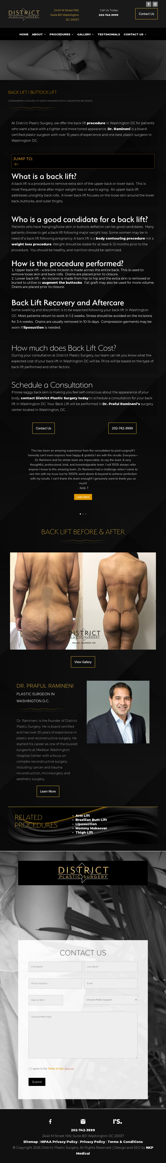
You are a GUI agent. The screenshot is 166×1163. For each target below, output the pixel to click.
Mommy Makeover (91, 828)
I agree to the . (52, 1069)
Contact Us (146, 13)
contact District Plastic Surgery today (55, 398)
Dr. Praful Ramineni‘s (121, 404)
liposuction (34, 327)
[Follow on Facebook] (148, 4)
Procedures (60, 34)
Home (23, 34)
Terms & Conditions (125, 1142)
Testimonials (109, 34)
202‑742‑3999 (108, 15)
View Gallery (83, 661)
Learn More (83, 497)
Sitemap (30, 1142)
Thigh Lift (84, 832)
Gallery (84, 34)
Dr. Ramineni (119, 129)
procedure (96, 123)
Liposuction (86, 824)
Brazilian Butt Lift (91, 820)
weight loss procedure (31, 244)
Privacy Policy (92, 1142)
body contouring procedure (120, 238)
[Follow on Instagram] (155, 4)
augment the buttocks (62, 283)
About (37, 34)
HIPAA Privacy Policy (59, 1142)
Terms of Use (56, 1069)
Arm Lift (83, 816)
